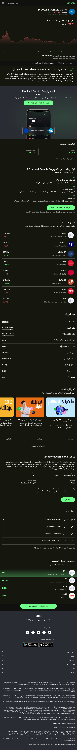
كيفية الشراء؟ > (49, 63)
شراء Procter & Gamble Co (38, 103)
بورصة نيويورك (46, 491)
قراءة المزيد (70, 439)
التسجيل (73, 56)
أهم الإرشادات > (35, 63)
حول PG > (60, 63)
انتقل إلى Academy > (37, 446)
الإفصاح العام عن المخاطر (69, 727)
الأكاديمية (28, 212)
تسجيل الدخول (13, 3)
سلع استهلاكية (65, 491)
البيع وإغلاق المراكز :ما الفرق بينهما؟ (30, 420)
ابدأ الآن (68, 500)
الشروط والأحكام (48, 719)
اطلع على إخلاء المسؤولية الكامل (31, 719)
